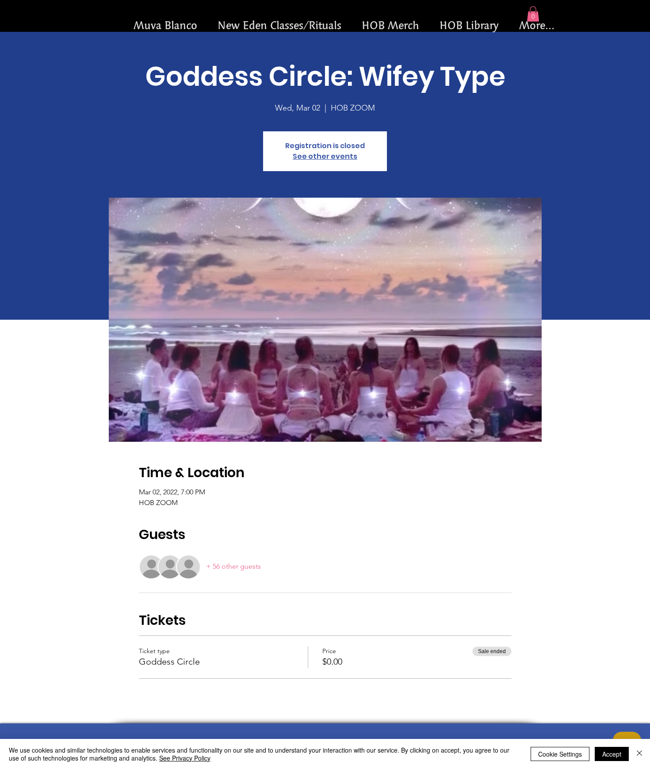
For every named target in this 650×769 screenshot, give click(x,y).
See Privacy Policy (184, 758)
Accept (611, 754)
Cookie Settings (560, 754)
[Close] (639, 754)
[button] (533, 14)
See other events (325, 156)
